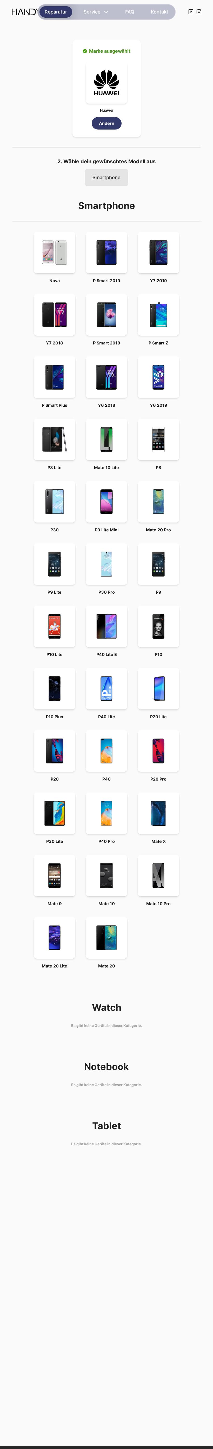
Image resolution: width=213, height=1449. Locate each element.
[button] (106, 83)
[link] (54, 252)
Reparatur (56, 12)
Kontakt (159, 12)
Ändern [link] (106, 123)
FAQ (129, 12)
